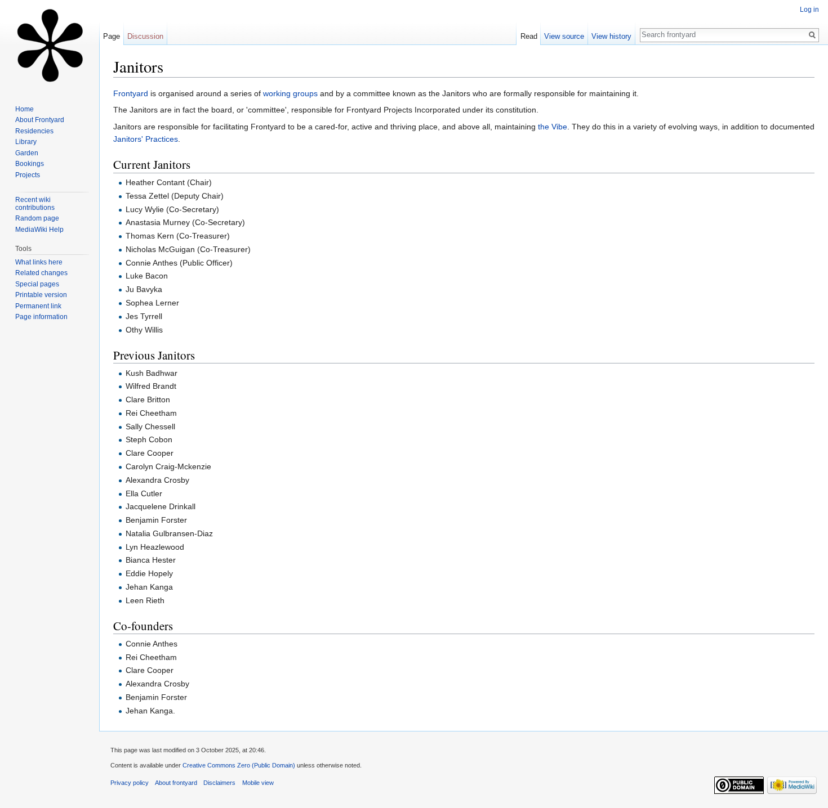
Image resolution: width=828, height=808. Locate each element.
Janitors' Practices (145, 138)
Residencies (34, 131)
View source (564, 36)
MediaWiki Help (39, 230)
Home (24, 109)
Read (528, 36)
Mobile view (258, 782)
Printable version (41, 295)
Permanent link (38, 306)
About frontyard (176, 782)
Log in (809, 10)
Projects (27, 175)
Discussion (145, 36)
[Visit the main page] (50, 45)
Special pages (37, 284)
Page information (41, 317)
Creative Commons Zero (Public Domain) (238, 765)
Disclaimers (219, 782)
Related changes (41, 273)
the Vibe (552, 126)
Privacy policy (129, 782)
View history (611, 36)
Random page (37, 218)
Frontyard (130, 93)
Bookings (29, 164)
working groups (290, 93)
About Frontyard (39, 120)
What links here (39, 262)
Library (26, 142)
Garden (26, 153)
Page (111, 36)
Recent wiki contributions (35, 204)
